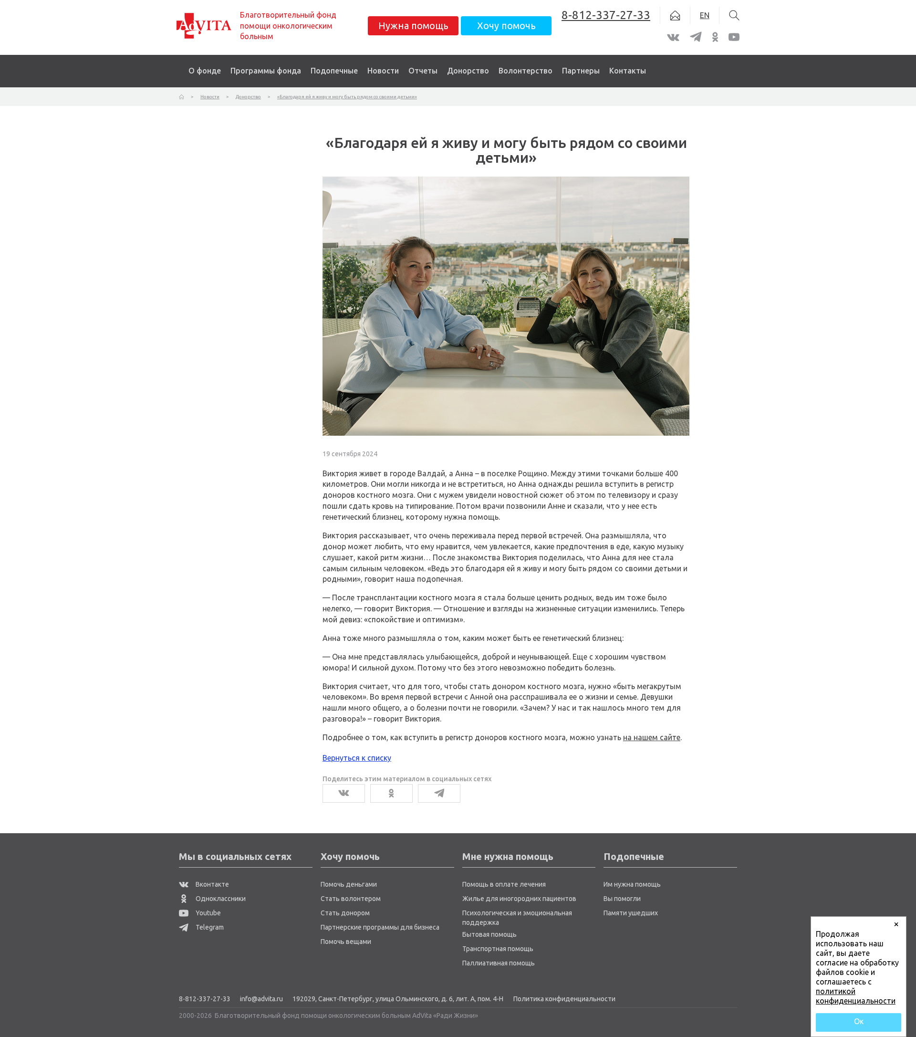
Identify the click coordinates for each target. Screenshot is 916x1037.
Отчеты (422, 70)
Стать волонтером (351, 898)
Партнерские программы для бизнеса (380, 927)
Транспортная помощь (497, 949)
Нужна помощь (413, 25)
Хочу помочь (506, 25)
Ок (859, 1021)
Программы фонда (265, 70)
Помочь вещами (346, 941)
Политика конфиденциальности (564, 999)
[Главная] (181, 96)
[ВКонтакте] (344, 793)
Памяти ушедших (631, 913)
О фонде (204, 70)
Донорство (468, 70)
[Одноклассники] (391, 793)
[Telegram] (439, 793)
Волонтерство (525, 70)
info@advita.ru (261, 999)
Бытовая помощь (489, 934)
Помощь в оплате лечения (504, 884)
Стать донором (345, 913)
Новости (383, 70)
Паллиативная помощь (498, 963)
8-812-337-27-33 (204, 999)
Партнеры (581, 70)
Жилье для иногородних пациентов (519, 898)
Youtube (207, 913)
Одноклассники (220, 898)
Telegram (209, 927)
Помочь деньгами (349, 884)
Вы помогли (622, 898)
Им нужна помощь (632, 884)
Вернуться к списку (357, 758)
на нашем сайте (651, 737)
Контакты (627, 70)
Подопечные (334, 70)
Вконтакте (211, 884)
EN (704, 15)
